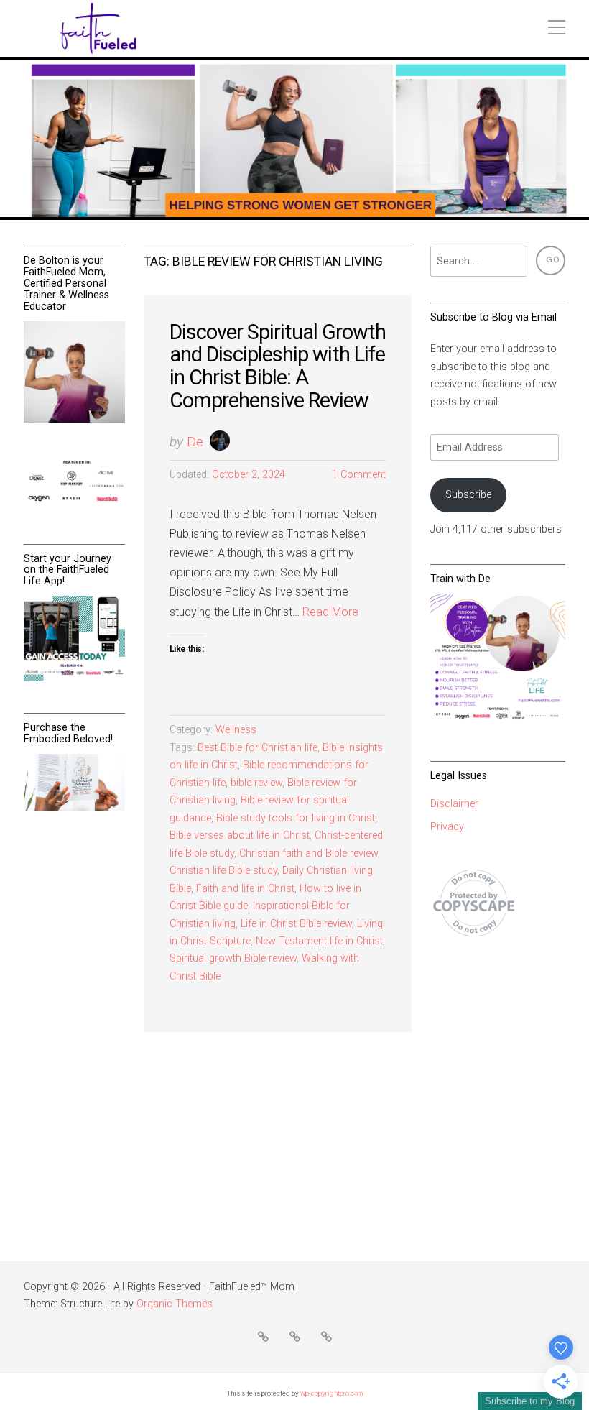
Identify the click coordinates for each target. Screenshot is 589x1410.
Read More (330, 612)
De (195, 441)
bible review (256, 783)
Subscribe (468, 495)
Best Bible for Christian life (257, 748)
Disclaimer (454, 804)
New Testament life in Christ (319, 941)
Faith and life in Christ (245, 889)
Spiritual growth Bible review (233, 958)
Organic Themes (174, 1304)
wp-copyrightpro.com (331, 1393)
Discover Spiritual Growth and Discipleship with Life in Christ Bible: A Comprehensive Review (278, 366)
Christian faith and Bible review (308, 853)
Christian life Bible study (223, 871)
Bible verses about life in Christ (240, 835)
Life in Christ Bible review (296, 924)
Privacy (447, 827)
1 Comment (359, 475)
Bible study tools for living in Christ (295, 818)
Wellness (235, 730)
